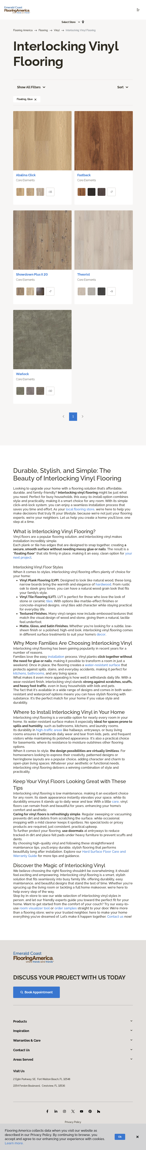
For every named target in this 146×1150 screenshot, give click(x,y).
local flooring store (80, 509)
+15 (50, 191)
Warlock (22, 374)
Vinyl (57, 30)
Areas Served (23, 1059)
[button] (71, 22)
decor (101, 634)
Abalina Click (26, 175)
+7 (111, 191)
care (115, 801)
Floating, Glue (25, 99)
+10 (50, 391)
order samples (66, 908)
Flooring (43, 30)
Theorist (83, 274)
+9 (111, 291)
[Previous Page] (63, 416)
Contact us (115, 916)
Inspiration (21, 1031)
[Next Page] (82, 416)
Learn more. (14, 1143)
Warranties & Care (27, 1040)
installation (56, 656)
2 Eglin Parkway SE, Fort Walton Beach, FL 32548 (41, 1079)
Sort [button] (120, 87)
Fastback (84, 175)
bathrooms (36, 673)
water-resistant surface (102, 665)
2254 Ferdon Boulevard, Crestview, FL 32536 (39, 1085)
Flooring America (23, 30)
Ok (120, 1136)
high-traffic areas (49, 730)
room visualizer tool (35, 908)
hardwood (103, 584)
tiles (49, 601)
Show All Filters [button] (29, 87)
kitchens (19, 673)
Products (20, 1021)
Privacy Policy (73, 1122)
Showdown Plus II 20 (32, 274)
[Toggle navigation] (138, 9)
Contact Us (21, 1050)
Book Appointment (39, 992)
